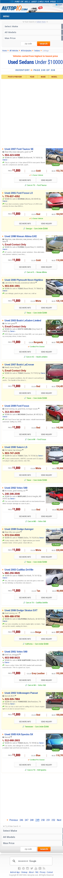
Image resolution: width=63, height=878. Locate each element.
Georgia (29, 228)
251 (48, 819)
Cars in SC (30, 357)
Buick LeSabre (41, 357)
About (31, 872)
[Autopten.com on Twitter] (31, 868)
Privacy (42, 872)
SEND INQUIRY (46, 180)
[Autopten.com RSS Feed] (44, 868)
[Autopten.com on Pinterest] (23, 868)
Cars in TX (31, 185)
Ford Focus (41, 439)
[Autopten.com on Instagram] (27, 868)
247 (26, 819)
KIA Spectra (41, 770)
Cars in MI (31, 439)
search (43, 43)
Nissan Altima (41, 272)
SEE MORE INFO (25, 180)
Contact (50, 872)
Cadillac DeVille (42, 602)
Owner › (5, 160)
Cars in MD (32, 521)
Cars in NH (32, 685)
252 (53, 819)
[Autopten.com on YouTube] (36, 868)
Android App (15, 872)
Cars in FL (30, 272)
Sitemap (24, 872)
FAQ (36, 872)
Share (60, 5)
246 (21, 819)
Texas (29, 313)
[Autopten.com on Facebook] (19, 868)
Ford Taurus (41, 185)
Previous (13, 819)
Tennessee (29, 726)
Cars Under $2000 (41, 228)
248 (32, 819)
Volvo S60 (42, 521)
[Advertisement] (31, 111)
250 (43, 819)
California (29, 644)
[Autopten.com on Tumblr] (40, 868)
